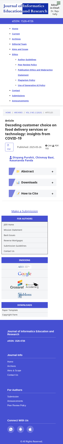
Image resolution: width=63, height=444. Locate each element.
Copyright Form (9, 314)
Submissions (18, 95)
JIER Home (9, 224)
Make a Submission (24, 211)
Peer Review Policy (27, 64)
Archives (16, 39)
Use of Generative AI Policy (31, 85)
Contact (16, 90)
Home (15, 28)
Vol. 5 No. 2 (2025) (34, 112)
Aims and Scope (20, 49)
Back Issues (9, 235)
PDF (9, 149)
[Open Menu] (59, 3)
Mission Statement (13, 229)
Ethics (15, 54)
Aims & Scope (14, 370)
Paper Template (10, 310)
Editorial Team (19, 44)
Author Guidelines (27, 59)
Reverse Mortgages (13, 240)
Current (16, 33)
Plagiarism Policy (26, 80)
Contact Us (9, 251)
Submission (13, 396)
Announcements (20, 100)
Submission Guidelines (15, 245)
